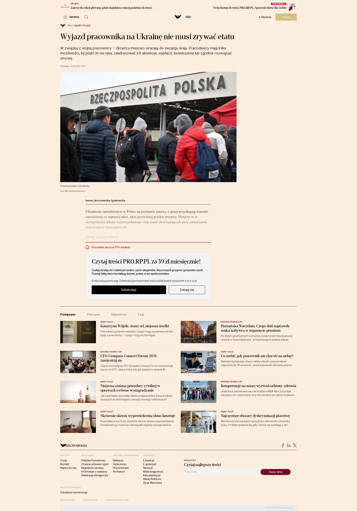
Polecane (93, 314)
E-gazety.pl (149, 464)
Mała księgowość (153, 471)
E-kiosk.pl (148, 460)
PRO (188, 17)
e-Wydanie (265, 17)
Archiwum (119, 471)
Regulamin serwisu (92, 467)
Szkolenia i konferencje (74, 492)
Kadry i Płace (82, 25)
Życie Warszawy (152, 482)
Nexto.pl (148, 467)
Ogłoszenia (119, 464)
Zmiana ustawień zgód (94, 464)
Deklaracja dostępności (94, 475)
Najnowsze (118, 314)
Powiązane (67, 314)
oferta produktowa (117, 500)
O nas (63, 460)
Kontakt (64, 464)
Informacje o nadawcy (94, 471)
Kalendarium (90, 500)
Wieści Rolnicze (152, 479)
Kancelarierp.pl (151, 475)
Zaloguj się (187, 290)
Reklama (118, 460)
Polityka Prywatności (93, 460)
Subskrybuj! (128, 290)
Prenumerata (121, 467)
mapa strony (67, 500)
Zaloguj (286, 17)
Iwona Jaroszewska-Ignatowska (105, 200)
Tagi (141, 314)
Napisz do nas (68, 467)
